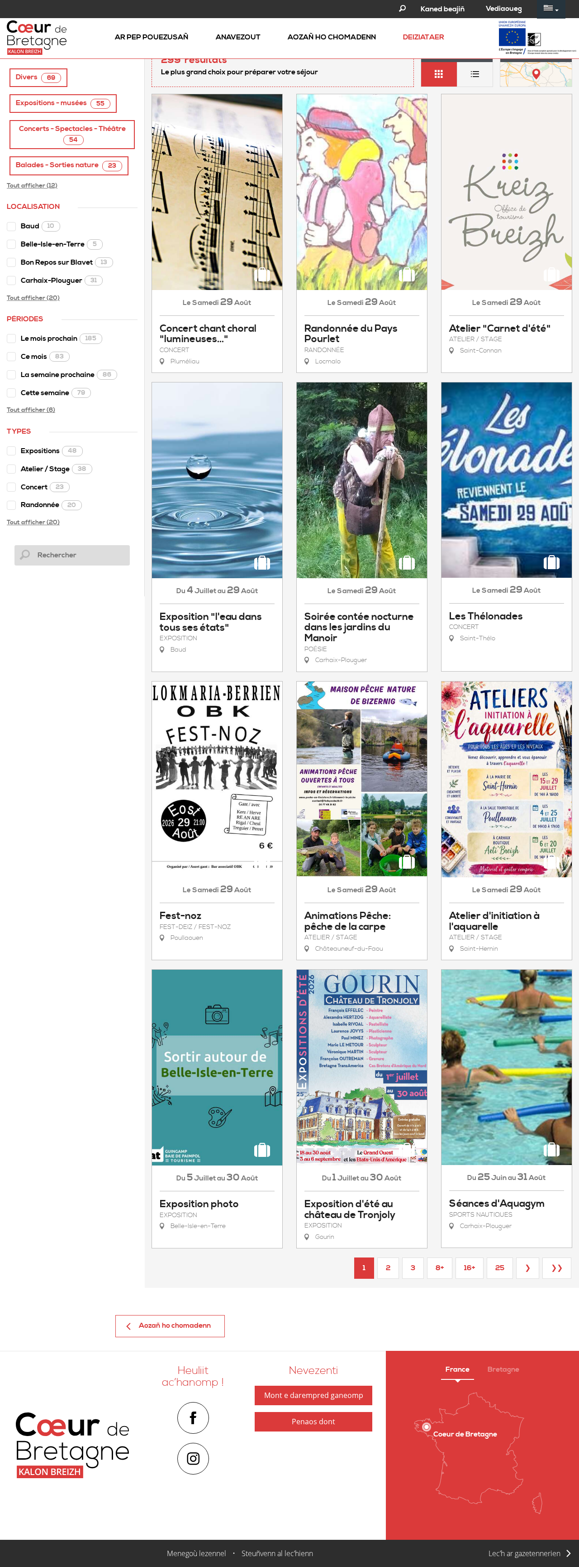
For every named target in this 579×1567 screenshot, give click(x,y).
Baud (37, 226)
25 (499, 1267)
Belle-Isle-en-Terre (59, 244)
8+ (440, 1267)
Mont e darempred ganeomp (313, 1395)
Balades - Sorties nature (66, 165)
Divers (35, 77)
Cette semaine (53, 392)
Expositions (49, 450)
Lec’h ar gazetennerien (524, 1553)
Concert (42, 487)
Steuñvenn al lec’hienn (277, 1553)
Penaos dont (313, 1422)
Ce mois (42, 356)
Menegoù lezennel (196, 1553)
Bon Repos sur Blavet (64, 262)
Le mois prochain (58, 338)
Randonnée (48, 504)
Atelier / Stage (53, 469)
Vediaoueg (504, 8)
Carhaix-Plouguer (59, 280)
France (458, 1369)
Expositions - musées (60, 103)
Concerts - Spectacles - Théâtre (72, 134)
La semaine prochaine (66, 374)
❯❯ (557, 1267)
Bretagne (503, 1369)
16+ (469, 1267)
